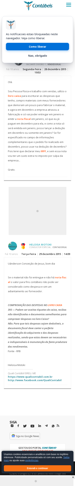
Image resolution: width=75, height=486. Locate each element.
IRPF (43, 151)
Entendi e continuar (37, 468)
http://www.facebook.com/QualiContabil (35, 380)
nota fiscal (24, 119)
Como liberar (37, 46)
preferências (31, 460)
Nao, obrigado (37, 55)
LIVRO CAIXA (55, 305)
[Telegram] (46, 426)
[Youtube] (32, 426)
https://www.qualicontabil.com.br (30, 376)
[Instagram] (12, 426)
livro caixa (14, 96)
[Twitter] (25, 426)
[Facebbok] (18, 426)
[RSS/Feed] (58, 425)
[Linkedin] (39, 426)
